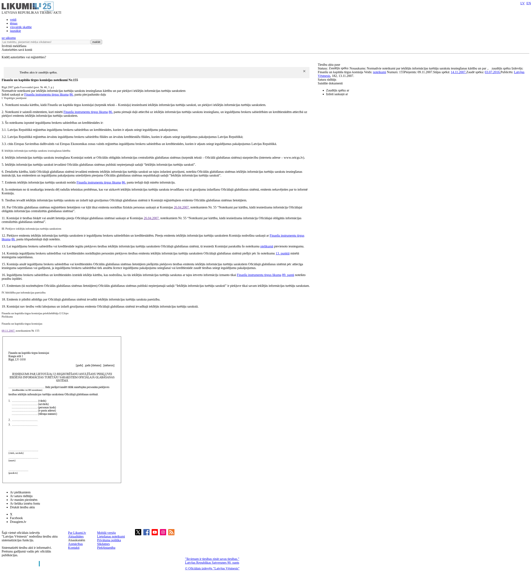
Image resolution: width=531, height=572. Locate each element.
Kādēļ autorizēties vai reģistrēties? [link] (24, 57)
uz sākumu (9, 38)
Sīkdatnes (103, 544)
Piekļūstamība (106, 547)
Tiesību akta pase (329, 64)
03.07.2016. (493, 72)
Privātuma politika (109, 540)
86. (71, 94)
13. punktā (283, 253)
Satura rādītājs (327, 79)
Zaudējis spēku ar (337, 90)
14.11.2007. (458, 72)
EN (528, 3)
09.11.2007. (8, 330)
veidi (13, 19)
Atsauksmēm (76, 540)
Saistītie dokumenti (330, 83)
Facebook (16, 518)
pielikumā (266, 246)
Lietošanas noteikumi (111, 536)
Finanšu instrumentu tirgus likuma (46, 94)
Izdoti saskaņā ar (337, 94)
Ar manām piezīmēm (23, 499)
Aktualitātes (76, 536)
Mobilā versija (106, 532)
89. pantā (288, 275)
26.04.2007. (182, 207)
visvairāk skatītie (21, 27)
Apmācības (75, 544)
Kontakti (73, 547)
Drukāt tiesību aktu (22, 507)
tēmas (13, 23)
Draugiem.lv (18, 521)
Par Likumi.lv (77, 532)
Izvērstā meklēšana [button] (14, 46)
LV (522, 3)
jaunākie (15, 31)
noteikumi (379, 72)
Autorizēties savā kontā (17, 49)
